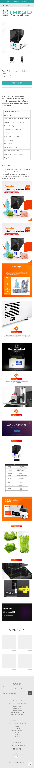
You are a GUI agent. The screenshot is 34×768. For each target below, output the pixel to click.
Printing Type (16, 730)
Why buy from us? (17, 714)
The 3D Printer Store (19, 762)
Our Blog (17, 734)
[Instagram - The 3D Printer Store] (17, 749)
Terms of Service (17, 710)
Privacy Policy (17, 706)
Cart (28, 5)
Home (17, 726)
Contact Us (17, 736)
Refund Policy (17, 708)
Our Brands (16, 728)
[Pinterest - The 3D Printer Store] (20, 749)
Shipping (4, 76)
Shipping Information (17, 712)
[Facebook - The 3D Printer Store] (14, 749)
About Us (16, 732)
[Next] (32, 59)
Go (30, 693)
